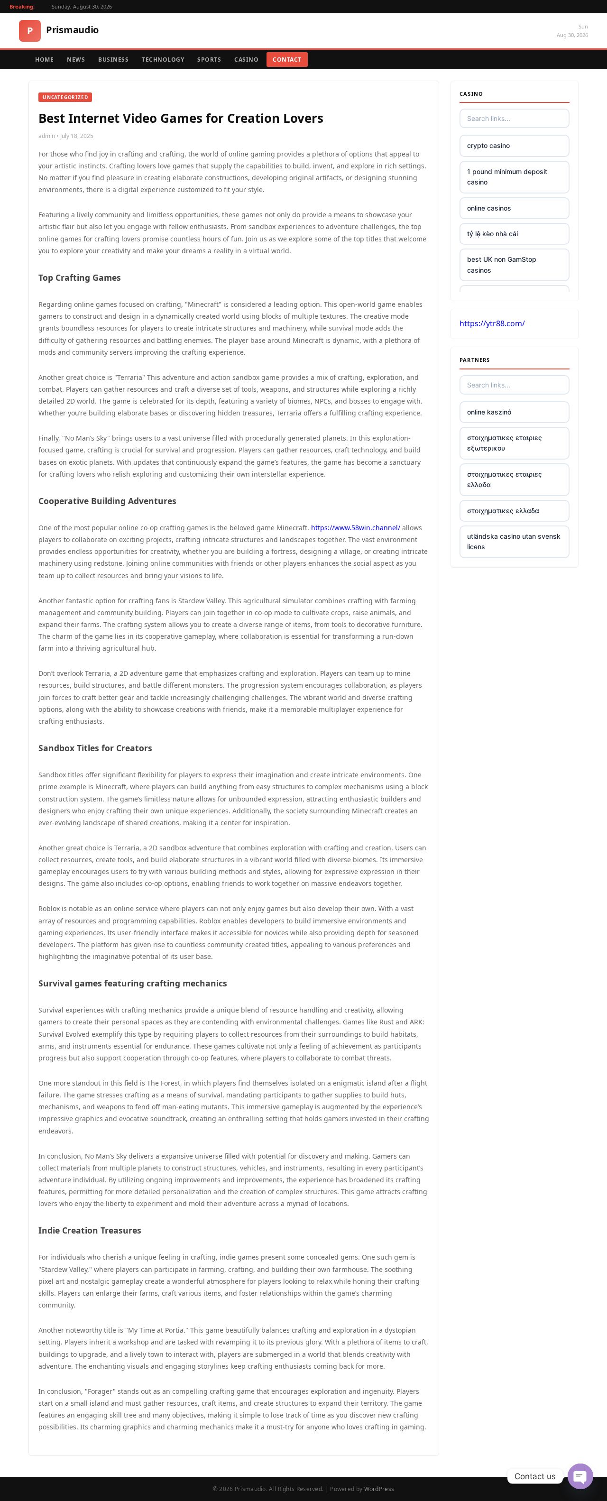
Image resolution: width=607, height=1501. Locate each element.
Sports (209, 59)
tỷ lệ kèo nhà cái (492, 234)
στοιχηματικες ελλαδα (503, 510)
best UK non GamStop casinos (501, 264)
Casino (246, 59)
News (76, 59)
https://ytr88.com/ (492, 323)
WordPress (379, 1489)
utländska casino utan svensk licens (514, 541)
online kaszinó (489, 412)
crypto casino (488, 145)
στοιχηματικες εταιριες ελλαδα (504, 479)
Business (113, 59)
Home (44, 59)
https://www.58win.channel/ (355, 527)
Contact (287, 59)
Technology (163, 59)
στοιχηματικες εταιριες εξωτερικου (504, 442)
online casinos (489, 208)
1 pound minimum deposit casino (507, 176)
